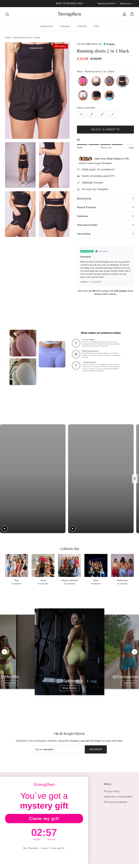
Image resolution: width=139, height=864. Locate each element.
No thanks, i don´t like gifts (44, 848)
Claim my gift (44, 818)
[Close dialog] (84, 780)
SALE (96, 26)
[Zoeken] (7, 14)
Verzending (83, 233)
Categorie (65, 26)
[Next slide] (135, 478)
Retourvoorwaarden (115, 802)
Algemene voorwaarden (118, 796)
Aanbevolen (46, 26)
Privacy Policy (112, 791)
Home (8, 37)
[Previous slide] (4, 478)
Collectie (82, 26)
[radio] (83, 81)
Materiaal (82, 216)
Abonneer (95, 749)
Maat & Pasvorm (86, 207)
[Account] (123, 14)
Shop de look (10, 683)
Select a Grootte (86, 107)
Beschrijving (84, 198)
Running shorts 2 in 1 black (27, 37)
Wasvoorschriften (87, 225)
